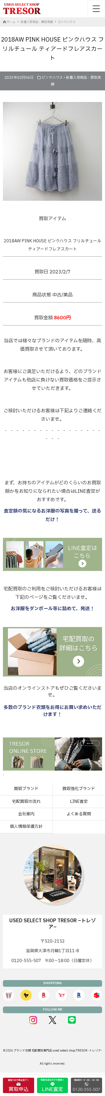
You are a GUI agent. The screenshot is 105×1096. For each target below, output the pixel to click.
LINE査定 (79, 801)
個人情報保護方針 (26, 826)
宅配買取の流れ (26, 801)
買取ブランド (26, 789)
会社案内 (26, 814)
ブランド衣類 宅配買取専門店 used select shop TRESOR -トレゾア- (57, 1050)
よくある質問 (78, 814)
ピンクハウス (52, 77)
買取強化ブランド (78, 789)
